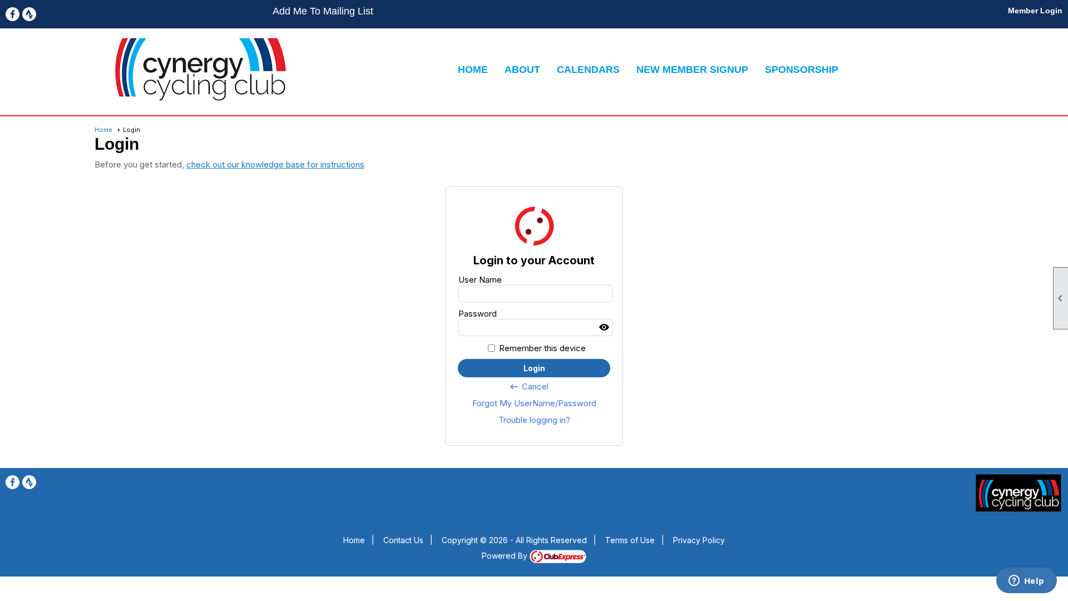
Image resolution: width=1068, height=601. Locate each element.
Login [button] (534, 368)
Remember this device (542, 348)
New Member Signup (692, 69)
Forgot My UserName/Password (534, 403)
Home (473, 69)
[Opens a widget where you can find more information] (1026, 581)
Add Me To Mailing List (323, 11)
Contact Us (403, 540)
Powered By (506, 555)
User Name (480, 279)
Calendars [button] (588, 69)
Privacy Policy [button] (699, 540)
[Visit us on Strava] (29, 14)
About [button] (522, 69)
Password (477, 313)
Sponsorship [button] (801, 69)
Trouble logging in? (534, 420)
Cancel (528, 386)
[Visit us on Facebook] (12, 14)
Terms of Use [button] (630, 540)
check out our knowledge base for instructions (275, 164)
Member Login (1035, 10)
